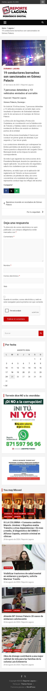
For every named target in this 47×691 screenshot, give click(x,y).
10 (6, 368)
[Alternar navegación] (5, 22)
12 (18, 368)
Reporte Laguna (27, 85)
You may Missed (12, 490)
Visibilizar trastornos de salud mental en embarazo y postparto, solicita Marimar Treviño (22, 576)
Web (5, 286)
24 (6, 377)
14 (29, 368)
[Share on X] (11, 190)
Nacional (8, 517)
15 (35, 368)
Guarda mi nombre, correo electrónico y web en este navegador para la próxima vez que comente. (23, 300)
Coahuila (8, 514)
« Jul (5, 385)
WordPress (31, 687)
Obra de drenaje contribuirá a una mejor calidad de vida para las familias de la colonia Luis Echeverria (23, 659)
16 (40, 368)
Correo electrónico (12, 276)
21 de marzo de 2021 (12, 85)
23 (40, 372)
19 (18, 372)
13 (23, 368)
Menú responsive (42, 2)
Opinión (17, 517)
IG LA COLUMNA (20, 514)
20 (23, 372)
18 (12, 372)
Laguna (16, 69)
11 (12, 368)
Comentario (9, 237)
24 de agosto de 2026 (12, 539)
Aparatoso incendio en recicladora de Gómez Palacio (24, 203)
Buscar (41, 333)
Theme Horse (26, 684)
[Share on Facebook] (6, 190)
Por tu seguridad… (34, 212)
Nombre (7, 265)
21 (29, 372)
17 (6, 372)
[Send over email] (17, 190)
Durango (8, 69)
